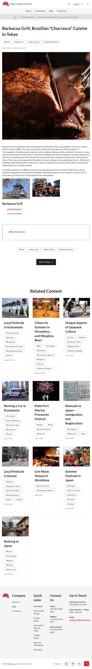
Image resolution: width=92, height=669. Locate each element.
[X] (79, 664)
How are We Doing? (39, 612)
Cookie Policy (37, 636)
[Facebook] (73, 664)
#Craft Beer (50, 346)
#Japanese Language (74, 351)
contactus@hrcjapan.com (79, 620)
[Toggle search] (69, 4)
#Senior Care (11, 569)
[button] (78, 4)
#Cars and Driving (13, 421)
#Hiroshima (41, 350)
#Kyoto (9, 500)
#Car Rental (10, 416)
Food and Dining (27, 17)
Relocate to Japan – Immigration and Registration (74, 414)
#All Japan (71, 486)
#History (82, 337)
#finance (9, 551)
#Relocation (71, 434)
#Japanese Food (73, 346)
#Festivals (9, 337)
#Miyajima (41, 359)
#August (40, 425)
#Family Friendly (12, 333)
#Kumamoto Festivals (14, 351)
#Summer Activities (44, 368)
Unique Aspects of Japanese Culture (76, 327)
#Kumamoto (10, 342)
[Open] (87, 4)
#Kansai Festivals (12, 495)
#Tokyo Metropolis (51, 42)
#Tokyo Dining (33, 42)
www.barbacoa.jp (14, 209)
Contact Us (61, 11)
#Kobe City (41, 434)
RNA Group (12, 664)
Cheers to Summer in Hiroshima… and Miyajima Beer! (44, 331)
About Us (16, 602)
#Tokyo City (18, 42)
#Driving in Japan (12, 425)
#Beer (39, 346)
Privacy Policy (37, 619)
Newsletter (38, 606)
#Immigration (72, 429)
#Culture (70, 337)
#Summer (40, 364)
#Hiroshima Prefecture (45, 355)
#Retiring (9, 565)
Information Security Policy (39, 628)
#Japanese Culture (74, 342)
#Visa (83, 434)
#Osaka (19, 500)
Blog (51, 11)
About (28, 11)
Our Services (40, 11)
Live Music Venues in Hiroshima (42, 476)
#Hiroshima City (43, 486)
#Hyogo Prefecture (44, 429)
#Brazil (6, 42)
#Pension (9, 561)
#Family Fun (72, 495)
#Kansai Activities (12, 491)
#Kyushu (9, 355)
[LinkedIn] (66, 664)
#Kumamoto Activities (14, 346)
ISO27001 (38, 650)
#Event (50, 425)
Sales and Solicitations (39, 643)
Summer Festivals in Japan (73, 476)
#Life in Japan (11, 556)
